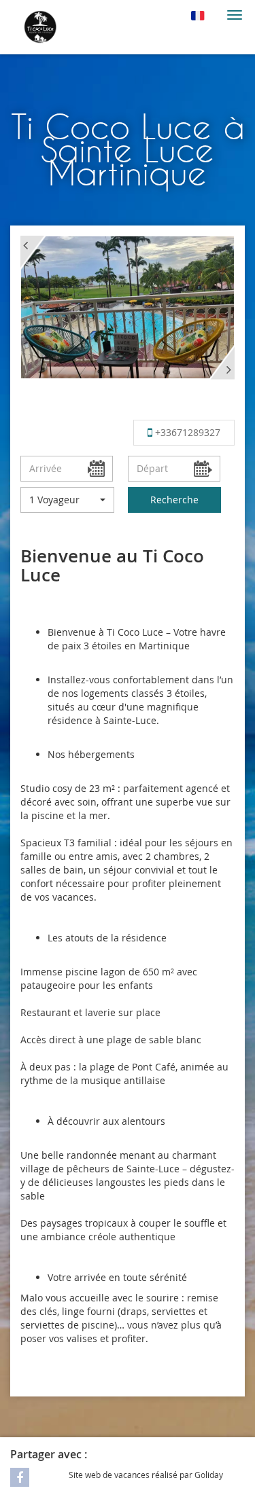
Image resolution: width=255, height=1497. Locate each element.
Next (222, 362)
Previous (33, 253)
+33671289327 (186, 432)
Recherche (174, 499)
